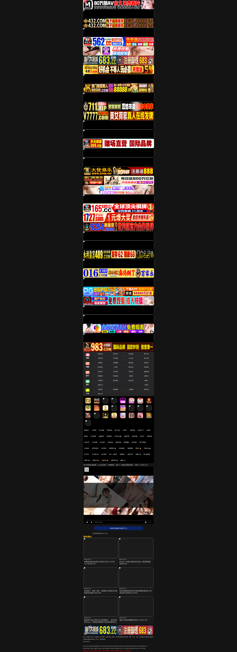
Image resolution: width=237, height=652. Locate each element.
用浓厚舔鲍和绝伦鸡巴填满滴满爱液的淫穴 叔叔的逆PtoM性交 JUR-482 (135, 592)
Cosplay (131, 358)
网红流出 (131, 367)
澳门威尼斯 (146, 454)
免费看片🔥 (112, 448)
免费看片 (122, 454)
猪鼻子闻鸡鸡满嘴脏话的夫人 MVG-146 (133, 620)
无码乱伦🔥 (147, 448)
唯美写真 (131, 380)
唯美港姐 (131, 363)
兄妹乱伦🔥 (105, 460)
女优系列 (115, 371)
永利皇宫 (103, 448)
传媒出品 (100, 385)
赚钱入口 (123, 460)
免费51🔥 (138, 448)
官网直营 (109, 430)
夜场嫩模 (126, 442)
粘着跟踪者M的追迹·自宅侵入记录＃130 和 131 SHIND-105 (99, 563)
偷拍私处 (110, 442)
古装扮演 (100, 371)
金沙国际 (103, 454)
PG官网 (94, 430)
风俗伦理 (146, 389)
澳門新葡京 (95, 448)
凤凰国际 (109, 436)
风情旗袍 (100, 376)
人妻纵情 (131, 389)
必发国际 (134, 442)
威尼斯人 (86, 430)
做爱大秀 (130, 454)
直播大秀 (138, 454)
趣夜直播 (118, 442)
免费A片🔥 (95, 460)
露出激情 (115, 380)
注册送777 (141, 430)
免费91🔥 (87, 460)
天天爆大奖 (95, 454)
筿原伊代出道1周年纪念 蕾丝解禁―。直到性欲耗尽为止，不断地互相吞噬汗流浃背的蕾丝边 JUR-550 (100, 622)
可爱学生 (131, 371)
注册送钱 (132, 430)
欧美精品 (131, 354)
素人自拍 (146, 358)
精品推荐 (100, 354)
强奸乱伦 (115, 354)
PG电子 (125, 430)
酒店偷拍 (149, 436)
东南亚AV (146, 363)
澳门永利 (117, 430)
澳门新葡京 (143, 442)
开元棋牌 (101, 430)
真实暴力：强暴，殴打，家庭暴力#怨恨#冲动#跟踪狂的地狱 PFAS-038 (100, 592)
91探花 (115, 367)
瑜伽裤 (131, 376)
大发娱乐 (86, 448)
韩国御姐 (115, 363)
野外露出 (146, 367)
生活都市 (100, 389)
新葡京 (86, 436)
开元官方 (86, 454)
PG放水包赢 (117, 436)
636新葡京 (122, 448)
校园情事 (115, 389)
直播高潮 (126, 436)
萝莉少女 (146, 354)
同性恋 (146, 385)
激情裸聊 (130, 448)
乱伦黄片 (102, 442)
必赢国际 (101, 436)
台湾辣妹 (100, 363)
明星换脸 (115, 376)
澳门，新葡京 (113, 454)
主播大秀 (86, 442)
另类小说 (100, 394)
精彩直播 (134, 436)
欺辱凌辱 (100, 367)
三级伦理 (100, 358)
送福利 (148, 430)
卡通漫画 (100, 380)
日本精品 (115, 358)
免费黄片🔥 (114, 460)
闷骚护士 (146, 376)
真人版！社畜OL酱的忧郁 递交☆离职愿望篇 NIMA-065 (135, 563)
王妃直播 (94, 442)
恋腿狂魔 (146, 371)
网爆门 (146, 380)
